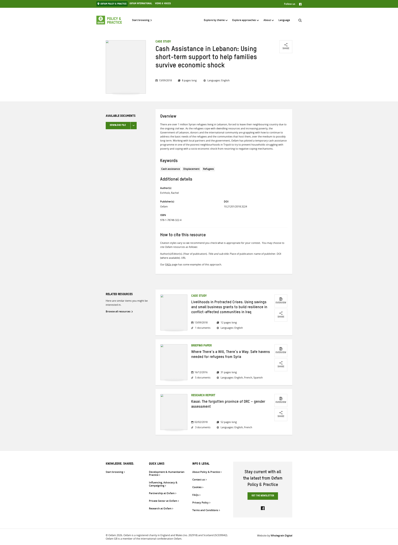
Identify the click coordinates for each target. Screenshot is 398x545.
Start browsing (140, 20)
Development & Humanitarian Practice (166, 473)
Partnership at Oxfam (162, 493)
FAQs (168, 264)
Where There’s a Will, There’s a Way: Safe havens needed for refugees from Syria (230, 355)
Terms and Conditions (205, 510)
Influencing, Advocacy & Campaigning (163, 484)
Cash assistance (170, 169)
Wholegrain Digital (281, 535)
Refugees (208, 169)
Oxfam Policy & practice (113, 4)
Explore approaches (244, 20)
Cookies (197, 487)
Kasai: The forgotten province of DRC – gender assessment (228, 404)
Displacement (191, 169)
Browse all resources (118, 311)
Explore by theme (214, 20)
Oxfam (164, 206)
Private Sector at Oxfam (163, 500)
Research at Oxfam (160, 508)
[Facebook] (300, 4)
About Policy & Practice (206, 472)
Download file (118, 125)
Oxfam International (141, 4)
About (267, 20)
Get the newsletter (263, 496)
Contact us (198, 479)
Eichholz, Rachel (169, 193)
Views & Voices (163, 4)
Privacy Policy (200, 502)
